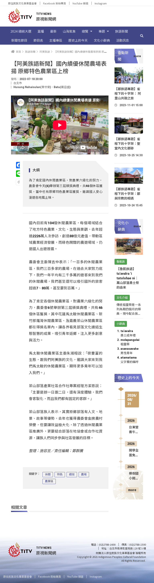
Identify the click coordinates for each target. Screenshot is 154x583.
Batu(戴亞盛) (62, 87)
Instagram (101, 3)
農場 (84, 474)
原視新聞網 (46, 19)
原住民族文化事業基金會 (22, 3)
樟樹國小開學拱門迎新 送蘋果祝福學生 (134, 476)
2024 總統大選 (20, 31)
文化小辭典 (102, 40)
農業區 (49, 481)
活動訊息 (122, 40)
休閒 (48, 474)
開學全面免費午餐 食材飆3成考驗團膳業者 (134, 453)
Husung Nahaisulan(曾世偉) (32, 87)
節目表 (38, 40)
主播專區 (55, 40)
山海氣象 (69, 31)
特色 (60, 474)
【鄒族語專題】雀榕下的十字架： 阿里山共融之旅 (127, 93)
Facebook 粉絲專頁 (54, 3)
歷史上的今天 (78, 40)
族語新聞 (121, 31)
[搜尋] (142, 35)
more (132, 490)
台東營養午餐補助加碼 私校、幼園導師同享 (134, 430)
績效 (72, 474)
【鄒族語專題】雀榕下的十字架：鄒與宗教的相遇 (127, 193)
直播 (40, 31)
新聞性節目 (19, 40)
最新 (53, 31)
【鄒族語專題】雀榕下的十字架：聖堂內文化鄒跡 (127, 143)
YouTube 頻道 (80, 3)
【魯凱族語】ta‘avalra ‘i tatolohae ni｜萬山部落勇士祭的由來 (128, 278)
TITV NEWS (44, 13)
